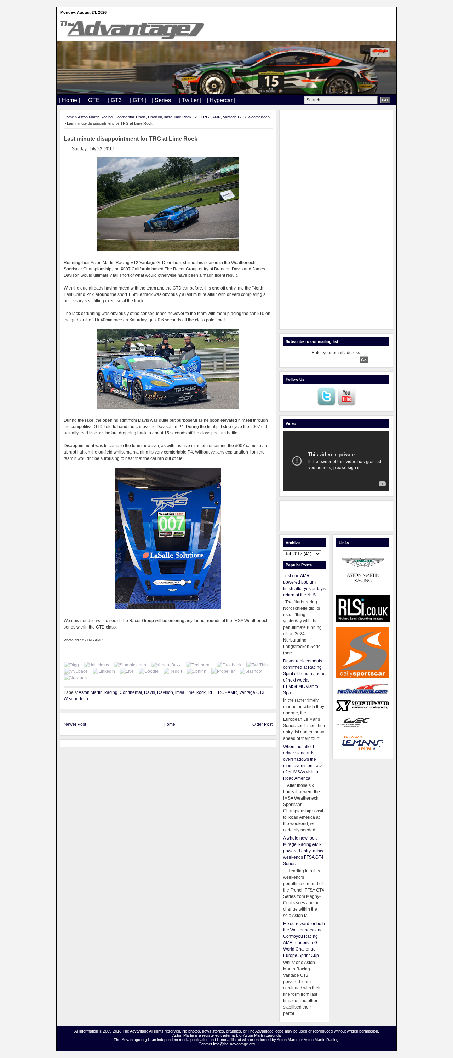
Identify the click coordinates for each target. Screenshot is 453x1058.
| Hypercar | (221, 100)
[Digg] (71, 664)
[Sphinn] (196, 671)
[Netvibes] (75, 677)
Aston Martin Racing (95, 117)
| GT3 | (116, 100)
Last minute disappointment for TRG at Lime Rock (130, 139)
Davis (141, 117)
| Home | (69, 100)
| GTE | (94, 100)
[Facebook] (229, 664)
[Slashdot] (251, 671)
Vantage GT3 (234, 117)
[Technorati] (199, 664)
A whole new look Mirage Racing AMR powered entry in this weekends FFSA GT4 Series (303, 851)
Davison (155, 117)
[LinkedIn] (104, 671)
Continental (124, 117)
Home (69, 117)
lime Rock (182, 117)
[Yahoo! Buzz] (166, 664)
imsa (168, 117)
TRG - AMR (211, 117)
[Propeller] (223, 671)
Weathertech (259, 117)
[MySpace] (76, 671)
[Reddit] (173, 671)
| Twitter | (190, 100)
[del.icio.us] (96, 664)
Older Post (262, 724)
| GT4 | (138, 100)
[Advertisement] (336, 220)
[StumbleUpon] (130, 664)
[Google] (149, 671)
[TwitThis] (257, 664)
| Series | (163, 100)
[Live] (127, 671)
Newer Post (75, 724)
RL (196, 117)
